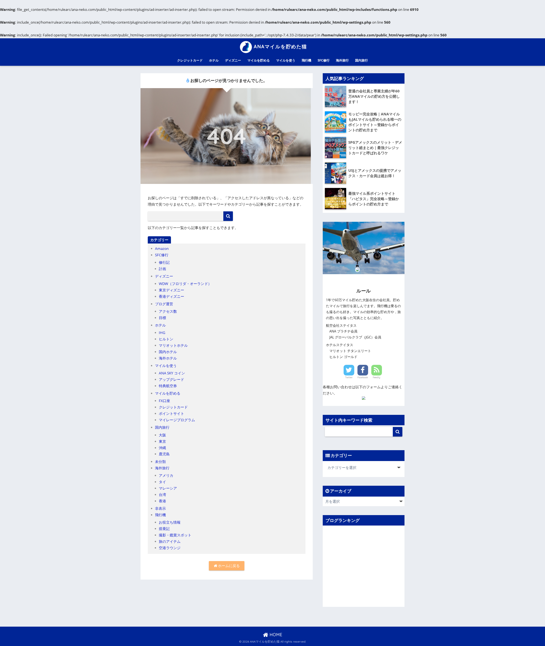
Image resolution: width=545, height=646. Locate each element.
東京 (162, 441)
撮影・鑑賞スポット (175, 535)
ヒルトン (166, 339)
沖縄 (162, 447)
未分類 (160, 461)
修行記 (164, 262)
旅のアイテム (170, 541)
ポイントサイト (171, 413)
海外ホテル (168, 358)
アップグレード (171, 379)
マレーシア (168, 488)
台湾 (162, 494)
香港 (162, 500)
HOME (275, 634)
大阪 (162, 435)
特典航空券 (168, 385)
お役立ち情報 (170, 522)
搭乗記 (164, 528)
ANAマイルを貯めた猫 (280, 46)
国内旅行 (361, 60)
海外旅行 (342, 60)
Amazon (162, 248)
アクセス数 (168, 311)
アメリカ (166, 475)
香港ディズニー (171, 296)
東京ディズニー (171, 290)
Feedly (376, 377)
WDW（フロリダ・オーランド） (185, 283)
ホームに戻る (228, 565)
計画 (162, 268)
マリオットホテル (173, 345)
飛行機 (306, 60)
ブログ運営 (164, 303)
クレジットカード (190, 60)
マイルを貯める (258, 60)
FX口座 (164, 400)
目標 (162, 317)
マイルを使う (285, 60)
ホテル (214, 60)
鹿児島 (164, 453)
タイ (162, 481)
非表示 (160, 508)
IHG (162, 332)
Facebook (362, 377)
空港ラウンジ (170, 547)
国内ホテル (168, 351)
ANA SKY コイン (172, 373)
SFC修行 (324, 60)
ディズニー (233, 60)
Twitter (349, 377)
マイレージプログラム (177, 419)
